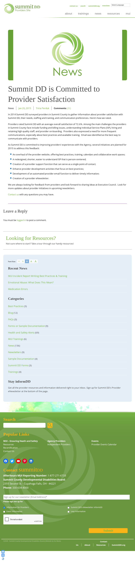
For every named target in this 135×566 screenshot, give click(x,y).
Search (83, 6)
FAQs (11, 319)
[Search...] (49, 425)
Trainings (13, 371)
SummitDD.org (94, 6)
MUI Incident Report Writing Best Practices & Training (37, 276)
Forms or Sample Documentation (26, 325)
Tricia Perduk (42, 108)
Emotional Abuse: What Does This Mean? (31, 282)
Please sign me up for (13, 501)
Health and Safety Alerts (21, 332)
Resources (8, 444)
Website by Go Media (53, 541)
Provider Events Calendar (104, 444)
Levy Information (78, 511)
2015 (28, 108)
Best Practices (16, 306)
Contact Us (74, 6)
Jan (20, 108)
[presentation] (23, 519)
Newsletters (14, 352)
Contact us (13, 194)
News (11, 345)
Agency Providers (56, 441)
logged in (21, 220)
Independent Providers (58, 444)
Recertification (10, 447)
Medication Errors (18, 289)
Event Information (14, 511)
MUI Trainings (15, 339)
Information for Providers (17, 507)
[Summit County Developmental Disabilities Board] (22, 8)
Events (94, 441)
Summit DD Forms (18, 365)
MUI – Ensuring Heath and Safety (20, 441)
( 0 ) (69, 108)
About (87, 545)
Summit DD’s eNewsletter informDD (86, 507)
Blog (10, 312)
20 (23, 108)
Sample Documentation (21, 358)
